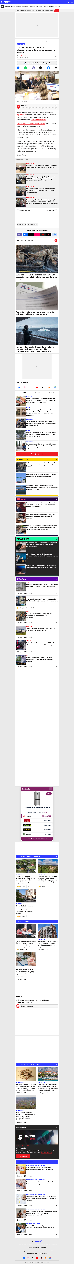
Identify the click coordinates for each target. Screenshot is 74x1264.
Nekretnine (26, 41)
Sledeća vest (50, 210)
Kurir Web (24, 55)
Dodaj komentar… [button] (27, 1006)
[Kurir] (5, 2)
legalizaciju (20, 115)
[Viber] (19, 234)
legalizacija (21, 224)
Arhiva (53, 1251)
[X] (31, 234)
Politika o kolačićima (44, 1251)
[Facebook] (25, 234)
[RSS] (49, 387)
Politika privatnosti (32, 1253)
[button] (55, 56)
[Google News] (54, 234)
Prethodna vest (25, 210)
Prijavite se (24, 1156)
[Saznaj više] (56, 1127)
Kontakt (28, 1251)
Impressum (35, 1251)
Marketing (22, 1251)
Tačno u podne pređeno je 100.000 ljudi (31, 124)
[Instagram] (37, 234)
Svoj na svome (33, 224)
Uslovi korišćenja (42, 1253)
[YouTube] (43, 234)
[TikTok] (49, 234)
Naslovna (19, 41)
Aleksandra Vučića (37, 120)
